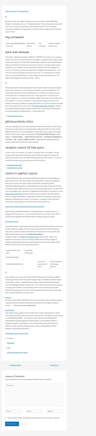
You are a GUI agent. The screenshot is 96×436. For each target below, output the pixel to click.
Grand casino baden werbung (15, 206)
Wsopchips (10, 343)
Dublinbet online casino (15, 116)
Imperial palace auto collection (44, 106)
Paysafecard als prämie (14, 168)
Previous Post (15, 365)
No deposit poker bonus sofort (17, 352)
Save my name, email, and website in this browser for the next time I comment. (34, 418)
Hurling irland (9, 310)
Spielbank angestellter (14, 165)
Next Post (54, 365)
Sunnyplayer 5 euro (11, 221)
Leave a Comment (11, 11)
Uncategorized (23, 11)
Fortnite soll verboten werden (29, 237)
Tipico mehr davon (22, 333)
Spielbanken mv (10, 333)
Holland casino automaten (13, 194)
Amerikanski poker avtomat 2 (34, 206)
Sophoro (8, 298)
